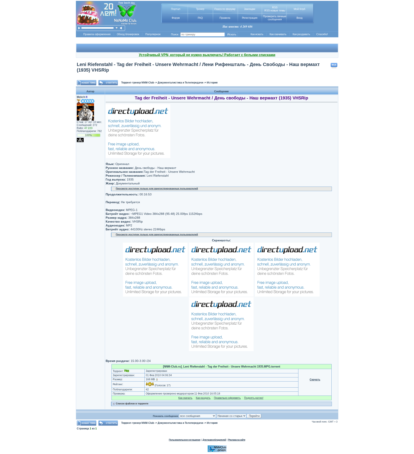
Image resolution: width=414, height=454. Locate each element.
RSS (275, 7)
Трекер (200, 9)
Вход (299, 17)
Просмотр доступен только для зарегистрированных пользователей (157, 188)
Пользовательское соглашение (184, 439)
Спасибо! (322, 34)
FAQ (200, 17)
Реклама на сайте (236, 439)
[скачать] (117, 28)
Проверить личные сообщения (274, 18)
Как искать (257, 34)
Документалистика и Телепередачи (180, 82)
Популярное (153, 34)
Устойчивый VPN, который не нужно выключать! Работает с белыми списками (207, 55)
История (212, 82)
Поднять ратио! (253, 397)
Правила (225, 17)
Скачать (315, 379)
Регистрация (249, 17)
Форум (176, 17)
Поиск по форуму (224, 9)
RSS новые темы (274, 10)
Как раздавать (301, 34)
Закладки (249, 9)
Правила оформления (97, 34)
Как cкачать (185, 397)
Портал (175, 9)
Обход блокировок (128, 34)
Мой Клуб (299, 9)
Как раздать (203, 397)
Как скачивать (278, 34)
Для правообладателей (214, 439)
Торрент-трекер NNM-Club (137, 82)
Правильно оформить (227, 397)
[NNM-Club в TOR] (217, 451)
